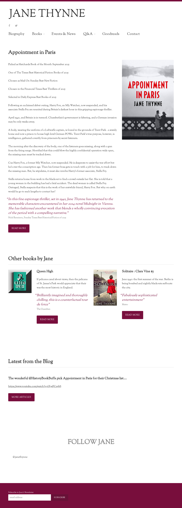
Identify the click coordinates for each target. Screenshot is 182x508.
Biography (16, 34)
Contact (133, 34)
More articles (21, 397)
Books (37, 34)
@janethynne (20, 457)
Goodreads (110, 34)
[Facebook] (9, 25)
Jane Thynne (47, 14)
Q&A (88, 34)
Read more (19, 228)
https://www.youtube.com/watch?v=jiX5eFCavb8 (34, 386)
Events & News (64, 34)
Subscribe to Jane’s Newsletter (21, 492)
